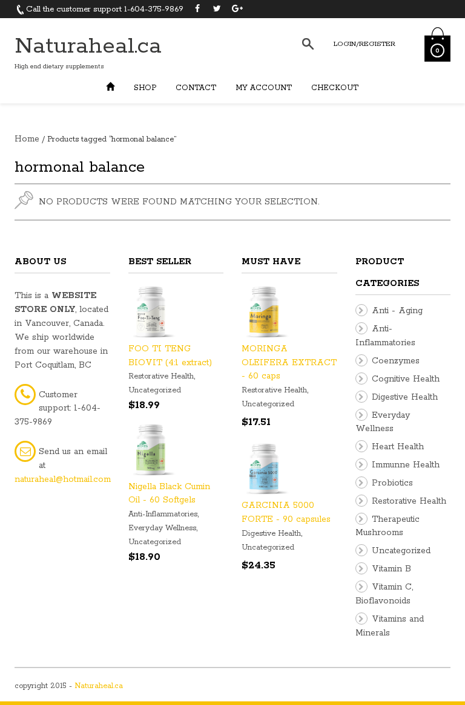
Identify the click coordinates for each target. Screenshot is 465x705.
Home (27, 139)
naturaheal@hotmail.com (63, 479)
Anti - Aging (397, 310)
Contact (196, 88)
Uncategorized (154, 390)
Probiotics (392, 483)
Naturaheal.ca (88, 46)
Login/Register (364, 43)
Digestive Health (271, 533)
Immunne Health (406, 465)
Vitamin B (391, 569)
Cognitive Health (406, 379)
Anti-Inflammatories (162, 514)
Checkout (334, 88)
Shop (145, 88)
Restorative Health (161, 376)
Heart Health (398, 446)
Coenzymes (396, 361)
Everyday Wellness (162, 528)
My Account (264, 88)
